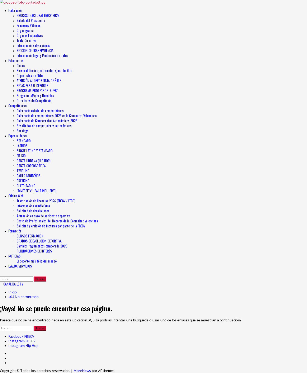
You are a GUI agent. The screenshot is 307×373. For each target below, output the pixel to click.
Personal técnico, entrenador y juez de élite (45, 70)
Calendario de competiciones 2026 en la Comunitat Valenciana (57, 115)
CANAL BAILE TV (13, 284)
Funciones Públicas (29, 25)
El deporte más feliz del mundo (37, 261)
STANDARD (24, 140)
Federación (15, 10)
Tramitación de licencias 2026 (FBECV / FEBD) (46, 200)
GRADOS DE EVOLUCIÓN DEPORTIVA (39, 241)
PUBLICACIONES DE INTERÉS (34, 251)
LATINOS (22, 145)
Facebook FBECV (21, 336)
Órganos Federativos (30, 35)
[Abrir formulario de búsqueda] (1, 274)
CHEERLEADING (26, 185)
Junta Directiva (26, 40)
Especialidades (17, 135)
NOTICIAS (14, 256)
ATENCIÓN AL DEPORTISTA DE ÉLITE (39, 80)
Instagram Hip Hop (23, 345)
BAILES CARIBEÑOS (28, 175)
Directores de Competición (34, 100)
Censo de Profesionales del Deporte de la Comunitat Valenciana (57, 220)
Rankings (22, 130)
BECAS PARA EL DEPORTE (32, 85)
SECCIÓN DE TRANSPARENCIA (35, 50)
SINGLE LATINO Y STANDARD (35, 150)
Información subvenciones (33, 45)
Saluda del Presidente (31, 20)
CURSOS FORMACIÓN (30, 236)
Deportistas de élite (30, 75)
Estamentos (15, 60)
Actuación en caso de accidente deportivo (43, 215)
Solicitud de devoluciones (33, 210)
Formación (15, 230)
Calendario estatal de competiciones (40, 110)
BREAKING (23, 180)
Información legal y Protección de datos (42, 55)
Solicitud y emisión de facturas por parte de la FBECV (51, 225)
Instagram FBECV (22, 341)
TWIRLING (23, 170)
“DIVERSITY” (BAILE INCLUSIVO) (36, 190)
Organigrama (25, 30)
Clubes (21, 65)
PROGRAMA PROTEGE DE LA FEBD (37, 90)
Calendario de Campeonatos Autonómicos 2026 (47, 120)
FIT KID (21, 155)
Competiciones (17, 105)
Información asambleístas (33, 205)
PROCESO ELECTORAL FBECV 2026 (38, 15)
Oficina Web (15, 195)
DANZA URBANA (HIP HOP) (33, 160)
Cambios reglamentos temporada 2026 (42, 246)
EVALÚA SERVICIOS (20, 266)
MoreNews (82, 370)
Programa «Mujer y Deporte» (35, 95)
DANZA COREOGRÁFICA (31, 165)
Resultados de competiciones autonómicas (44, 125)
